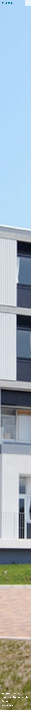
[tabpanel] (15, 355)
